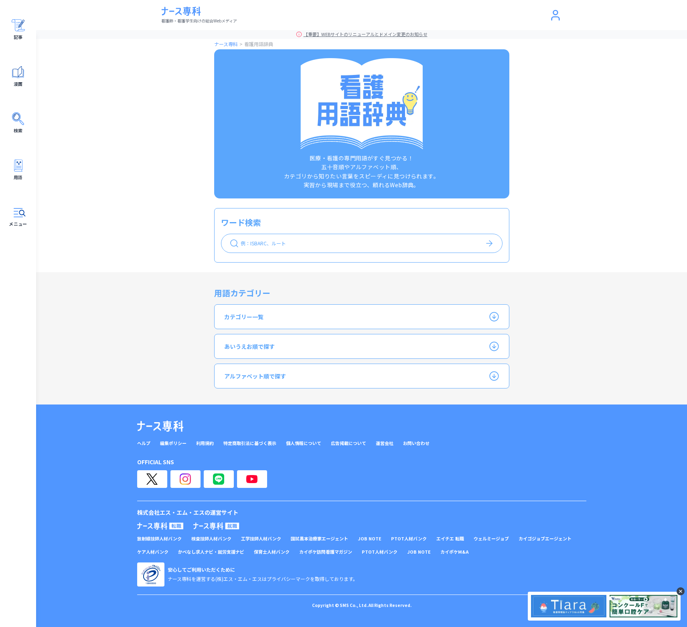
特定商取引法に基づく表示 (249, 443)
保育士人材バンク (272, 551)
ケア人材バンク (152, 551)
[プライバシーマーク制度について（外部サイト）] (150, 574)
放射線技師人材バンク (159, 538)
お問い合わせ (416, 443)
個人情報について (303, 443)
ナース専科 (226, 43)
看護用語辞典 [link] (258, 43)
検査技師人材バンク (211, 538)
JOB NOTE (369, 538)
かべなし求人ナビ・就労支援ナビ (211, 551)
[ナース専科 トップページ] (160, 426)
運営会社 (384, 443)
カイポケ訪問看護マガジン (325, 551)
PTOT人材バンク (409, 538)
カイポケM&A (454, 551)
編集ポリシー (173, 443)
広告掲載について (348, 443)
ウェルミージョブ (491, 538)
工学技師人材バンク (261, 538)
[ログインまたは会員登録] (555, 15)
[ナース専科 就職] (216, 526)
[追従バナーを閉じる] (681, 591)
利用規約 (205, 443)
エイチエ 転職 (450, 538)
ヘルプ (143, 443)
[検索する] (489, 243)
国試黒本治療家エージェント (319, 538)
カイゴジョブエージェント (545, 538)
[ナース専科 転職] (160, 526)
